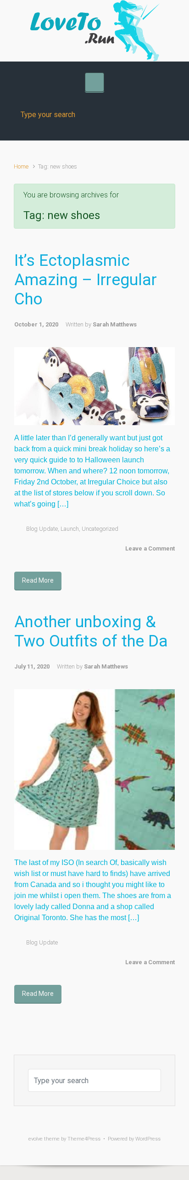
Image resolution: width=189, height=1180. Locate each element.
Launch (70, 528)
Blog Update (42, 528)
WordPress (148, 1139)
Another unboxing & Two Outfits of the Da (91, 631)
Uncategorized (100, 528)
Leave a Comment (150, 548)
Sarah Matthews (115, 324)
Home (21, 166)
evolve (35, 1139)
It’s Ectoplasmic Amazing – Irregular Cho (85, 280)
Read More (38, 580)
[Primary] (94, 82)
